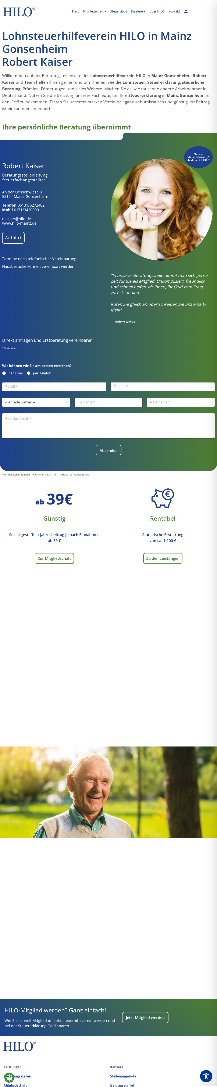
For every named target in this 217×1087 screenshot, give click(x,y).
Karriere (116, 1067)
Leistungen (13, 1067)
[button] (9, 1077)
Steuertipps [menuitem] (118, 11)
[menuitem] (94, 12)
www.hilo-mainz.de (19, 223)
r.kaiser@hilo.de (16, 218)
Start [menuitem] (75, 11)
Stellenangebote (123, 1076)
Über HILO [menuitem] (156, 11)
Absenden (109, 450)
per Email (16, 373)
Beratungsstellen (17, 1076)
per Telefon (42, 373)
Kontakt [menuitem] (174, 11)
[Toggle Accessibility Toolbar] (206, 1076)
